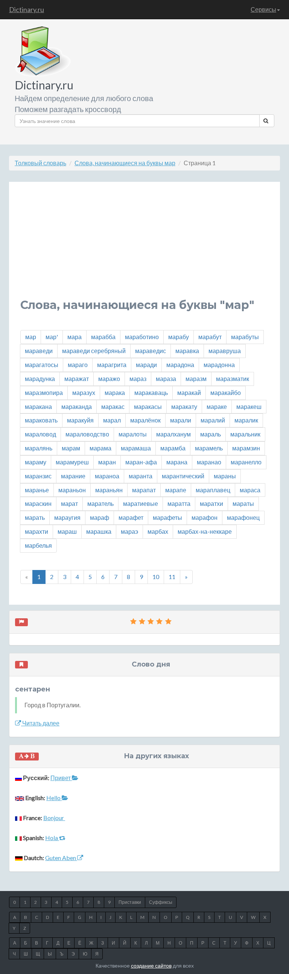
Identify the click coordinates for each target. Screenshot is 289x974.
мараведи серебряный (94, 350)
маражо (109, 378)
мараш (67, 531)
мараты (243, 503)
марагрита (111, 364)
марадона (180, 364)
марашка (98, 531)
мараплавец (213, 489)
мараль (210, 434)
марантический (183, 475)
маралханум (173, 434)
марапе (175, 489)
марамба (173, 448)
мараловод (40, 434)
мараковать (41, 420)
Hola (52, 837)
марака (115, 392)
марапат (144, 489)
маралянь (38, 448)
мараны (225, 475)
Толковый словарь (40, 162)
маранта (140, 475)
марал (112, 420)
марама (100, 448)
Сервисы (263, 9)
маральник (245, 434)
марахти (36, 531)
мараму (35, 461)
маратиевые (140, 503)
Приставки (130, 902)
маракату (184, 406)
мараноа (107, 475)
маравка (187, 350)
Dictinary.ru (26, 9)
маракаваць (151, 392)
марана (176, 461)
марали (180, 420)
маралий (213, 420)
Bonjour (54, 817)
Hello (54, 797)
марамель (209, 448)
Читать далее (40, 723)
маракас (113, 406)
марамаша (136, 448)
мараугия (67, 517)
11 (172, 576)
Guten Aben (61, 857)
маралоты (133, 434)
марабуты (245, 336)
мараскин (38, 503)
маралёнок (145, 420)
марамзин (246, 448)
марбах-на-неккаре (205, 531)
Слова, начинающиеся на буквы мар (125, 162)
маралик (246, 420)
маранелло (246, 461)
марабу (178, 336)
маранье (37, 489)
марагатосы (41, 364)
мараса (250, 489)
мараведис (150, 350)
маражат (76, 378)
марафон (205, 517)
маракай (189, 392)
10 (155, 576)
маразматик (232, 378)
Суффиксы (160, 902)
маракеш (249, 406)
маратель (100, 503)
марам (71, 448)
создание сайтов (151, 965)
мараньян (109, 489)
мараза (166, 378)
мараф (99, 517)
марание (73, 475)
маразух (83, 392)
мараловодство (87, 434)
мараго (78, 364)
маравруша (224, 350)
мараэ (129, 531)
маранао (209, 461)
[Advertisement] (144, 246)
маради (146, 364)
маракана (38, 406)
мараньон (72, 489)
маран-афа (141, 461)
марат (69, 503)
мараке (217, 406)
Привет (61, 777)
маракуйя (80, 420)
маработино (142, 336)
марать (35, 517)
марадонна (219, 364)
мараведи (39, 350)
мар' (52, 336)
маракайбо (225, 392)
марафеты (167, 517)
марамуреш (72, 461)
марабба (103, 336)
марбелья (38, 545)
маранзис (38, 475)
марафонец (243, 517)
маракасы (148, 406)
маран (107, 461)
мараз (137, 378)
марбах (158, 531)
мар (30, 336)
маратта (178, 503)
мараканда (76, 406)
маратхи (211, 503)
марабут (210, 336)
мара (74, 336)
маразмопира (44, 392)
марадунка (40, 378)
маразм (196, 378)
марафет (131, 517)
